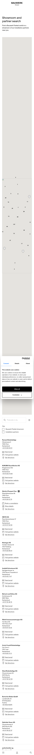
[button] (14, 224)
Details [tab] (17, 363)
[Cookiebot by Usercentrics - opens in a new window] (24, 358)
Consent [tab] (6, 363)
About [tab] (28, 363)
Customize (16, 395)
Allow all (17, 389)
